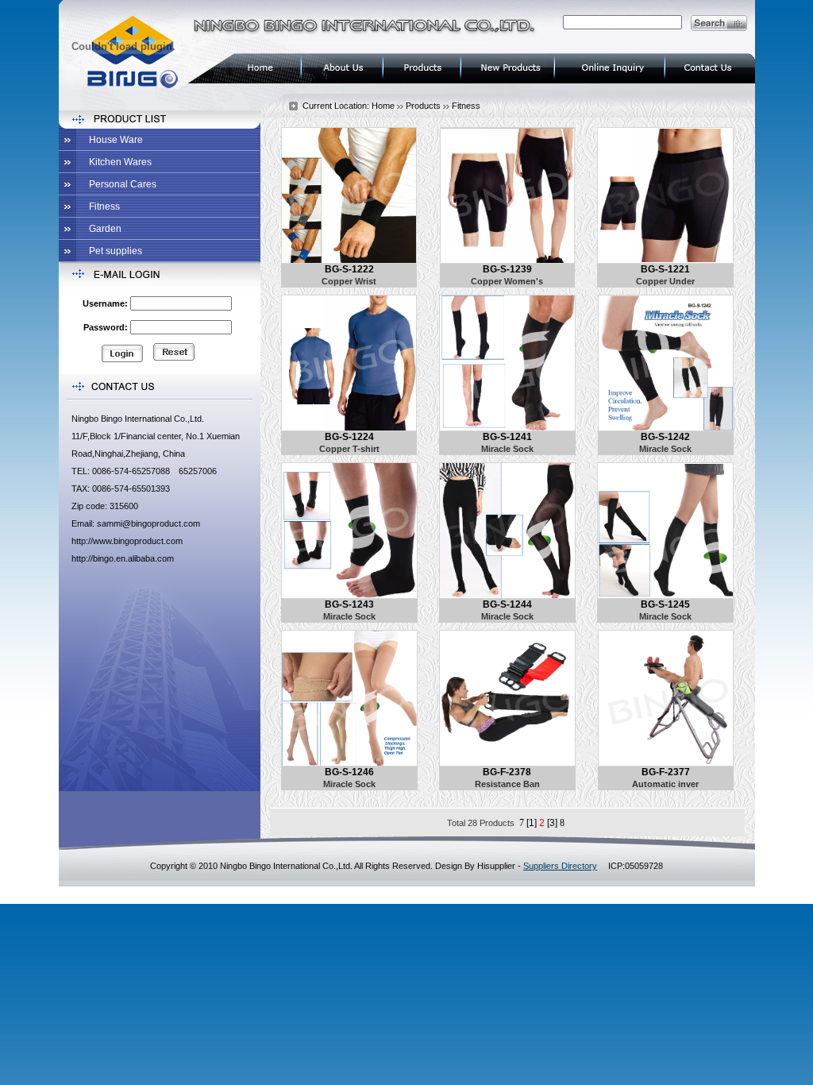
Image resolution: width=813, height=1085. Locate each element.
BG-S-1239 (507, 269)
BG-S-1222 (349, 269)
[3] (552, 822)
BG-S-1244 (507, 604)
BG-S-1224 (349, 436)
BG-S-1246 (349, 772)
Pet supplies (115, 251)
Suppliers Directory (560, 866)
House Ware (116, 139)
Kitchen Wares (120, 162)
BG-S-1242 (665, 436)
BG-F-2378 (507, 772)
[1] (531, 822)
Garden (105, 228)
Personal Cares (122, 184)
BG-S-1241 (507, 436)
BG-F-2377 (666, 772)
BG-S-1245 (665, 604)
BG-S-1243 (349, 604)
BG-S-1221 (665, 269)
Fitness (104, 206)
